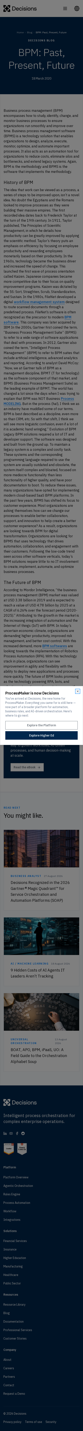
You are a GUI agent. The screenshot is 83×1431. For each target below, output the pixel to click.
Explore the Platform (41, 725)
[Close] (77, 691)
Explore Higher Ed (41, 735)
